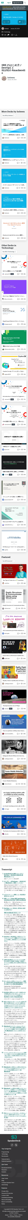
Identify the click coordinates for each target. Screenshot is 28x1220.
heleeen (11, 77)
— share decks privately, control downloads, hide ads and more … (14, 7)
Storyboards (5, 1156)
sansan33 (7, 274)
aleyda (6, 834)
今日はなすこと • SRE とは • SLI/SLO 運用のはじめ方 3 (14, 895)
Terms (11, 1215)
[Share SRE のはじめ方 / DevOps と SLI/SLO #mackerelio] (8, 35)
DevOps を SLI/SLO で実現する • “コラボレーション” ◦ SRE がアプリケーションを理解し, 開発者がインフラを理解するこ (15, 939)
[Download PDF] (16, 35)
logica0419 (7, 374)
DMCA (20, 1215)
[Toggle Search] (25, 2)
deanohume (7, 784)
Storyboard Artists (7, 1167)
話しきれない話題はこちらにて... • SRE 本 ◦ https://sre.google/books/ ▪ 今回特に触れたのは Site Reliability (15, 982)
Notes (3, 1203)
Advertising (5, 1184)
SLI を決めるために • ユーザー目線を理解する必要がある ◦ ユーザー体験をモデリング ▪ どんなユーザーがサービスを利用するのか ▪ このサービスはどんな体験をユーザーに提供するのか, (15, 1004)
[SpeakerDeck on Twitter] (16, 1145)
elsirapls (6, 633)
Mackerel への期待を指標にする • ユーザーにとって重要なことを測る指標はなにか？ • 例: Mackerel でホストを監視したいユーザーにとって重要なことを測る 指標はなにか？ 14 (15, 1091)
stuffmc (6, 583)
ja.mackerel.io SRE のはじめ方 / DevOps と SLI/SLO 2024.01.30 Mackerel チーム (13, 875)
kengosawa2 (8, 324)
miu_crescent (8, 299)
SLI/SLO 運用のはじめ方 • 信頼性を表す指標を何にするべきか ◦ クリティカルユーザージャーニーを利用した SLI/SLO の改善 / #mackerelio (15, 994)
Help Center (5, 1178)
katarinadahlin (8, 733)
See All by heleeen (8, 115)
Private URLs (5, 1191)
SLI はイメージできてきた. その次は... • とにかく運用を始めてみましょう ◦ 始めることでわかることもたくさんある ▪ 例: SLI (15, 1115)
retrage (6, 809)
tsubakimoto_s (8, 524)
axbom (6, 708)
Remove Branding (6, 1199)
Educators (4, 1169)
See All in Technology (9, 251)
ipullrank (7, 658)
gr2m (6, 859)
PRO (12, 274)
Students (4, 1172)
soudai (6, 474)
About (6, 1215)
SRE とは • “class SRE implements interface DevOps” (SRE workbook (15, 899)
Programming (5, 1152)
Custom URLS (5, 1195)
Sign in (9, 2)
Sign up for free (17, 2)
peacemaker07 (8, 499)
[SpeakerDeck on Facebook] (12, 1145)
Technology (7, 32)
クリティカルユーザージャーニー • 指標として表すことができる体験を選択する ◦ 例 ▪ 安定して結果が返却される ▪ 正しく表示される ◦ (15, 1055)
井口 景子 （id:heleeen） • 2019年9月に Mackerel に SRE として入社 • (15, 882)
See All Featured (7, 561)
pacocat (6, 449)
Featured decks (6, 1159)
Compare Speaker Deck (8, 1182)
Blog (3, 1180)
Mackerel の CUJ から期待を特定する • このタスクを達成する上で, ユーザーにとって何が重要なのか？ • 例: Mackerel (15, 1069)
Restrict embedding (7, 1201)
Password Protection (7, 1193)
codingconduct (8, 683)
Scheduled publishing (7, 1197)
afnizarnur (7, 608)
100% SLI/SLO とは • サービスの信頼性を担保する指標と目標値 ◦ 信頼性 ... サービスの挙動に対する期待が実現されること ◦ (15, 962)
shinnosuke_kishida (10, 349)
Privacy (16, 1215)
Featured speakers (6, 1161)
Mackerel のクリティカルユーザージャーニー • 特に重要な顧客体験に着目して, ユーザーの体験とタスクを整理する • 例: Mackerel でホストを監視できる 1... (15, 1029)
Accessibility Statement (14, 1216)
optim (6, 549)
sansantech (7, 424)
